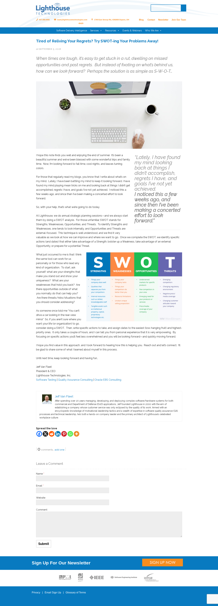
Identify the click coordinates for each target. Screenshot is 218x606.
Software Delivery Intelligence (71, 30)
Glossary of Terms (76, 592)
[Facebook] (39, 434)
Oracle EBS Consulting (108, 379)
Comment (41, 509)
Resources (110, 30)
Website (40, 497)
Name (40, 473)
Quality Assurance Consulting (75, 379)
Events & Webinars (132, 30)
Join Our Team (179, 20)
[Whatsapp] (70, 434)
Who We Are (151, 30)
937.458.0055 (44, 20)
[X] (45, 434)
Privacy (36, 592)
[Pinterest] (64, 434)
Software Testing (46, 379)
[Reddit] (51, 434)
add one (59, 449)
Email (40, 485)
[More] (76, 434)
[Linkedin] (58, 434)
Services (94, 30)
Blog (141, 20)
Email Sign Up (53, 592)
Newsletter (163, 20)
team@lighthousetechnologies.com (72, 20)
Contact (151, 20)
